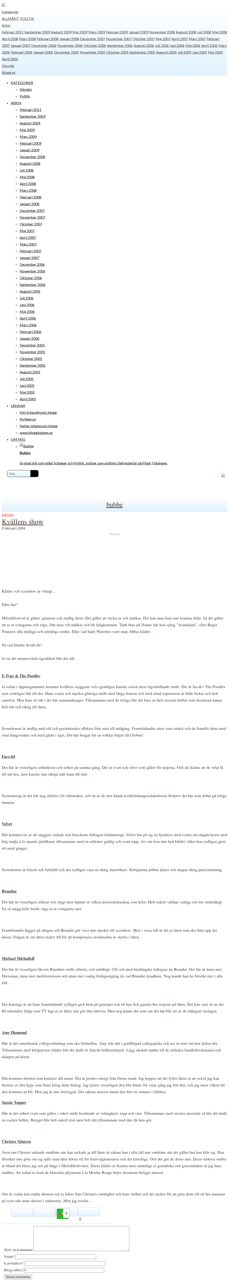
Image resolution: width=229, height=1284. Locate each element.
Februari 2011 (12, 32)
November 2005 (92, 52)
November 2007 (118, 39)
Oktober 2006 (95, 45)
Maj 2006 (192, 45)
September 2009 (37, 32)
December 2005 (66, 52)
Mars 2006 (28, 325)
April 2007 (180, 39)
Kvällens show (22, 521)
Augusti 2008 (186, 32)
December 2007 (92, 39)
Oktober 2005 (117, 52)
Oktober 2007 (143, 39)
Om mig (8, 65)
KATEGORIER (22, 83)
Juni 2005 (199, 52)
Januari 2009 (138, 32)
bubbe (114, 504)
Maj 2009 (79, 32)
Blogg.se (8, 72)
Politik (27, 18)
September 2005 (142, 52)
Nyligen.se (28, 419)
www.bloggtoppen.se (36, 432)
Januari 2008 (69, 39)
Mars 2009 (96, 32)
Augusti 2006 (144, 45)
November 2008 (162, 32)
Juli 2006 (162, 45)
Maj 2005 (215, 52)
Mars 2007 (197, 39)
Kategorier (10, 12)
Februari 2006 (21, 52)
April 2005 (10, 59)
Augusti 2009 (61, 32)
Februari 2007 (30, 251)
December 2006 (43, 45)
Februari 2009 (117, 32)
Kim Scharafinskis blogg (38, 412)
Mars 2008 (27, 39)
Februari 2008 (48, 39)
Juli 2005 (184, 52)
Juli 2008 (204, 32)
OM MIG (18, 439)
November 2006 (70, 45)
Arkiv (6, 25)
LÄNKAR (18, 405)
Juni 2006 (177, 45)
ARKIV (16, 103)
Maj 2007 (163, 39)
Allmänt (10, 18)
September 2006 (120, 45)
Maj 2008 (219, 32)
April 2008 (10, 39)
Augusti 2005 (166, 52)
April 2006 (209, 45)
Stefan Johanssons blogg (38, 426)
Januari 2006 (43, 52)
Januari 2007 (20, 45)
